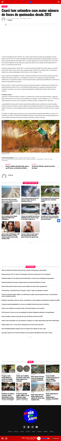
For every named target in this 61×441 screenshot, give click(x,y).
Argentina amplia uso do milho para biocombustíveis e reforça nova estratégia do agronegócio (28, 278)
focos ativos (27, 157)
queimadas (40, 159)
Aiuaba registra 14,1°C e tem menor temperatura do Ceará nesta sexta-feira (23, 324)
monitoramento (31, 159)
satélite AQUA (48, 159)
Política (28, 431)
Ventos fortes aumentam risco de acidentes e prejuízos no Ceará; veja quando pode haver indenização (30, 320)
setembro (5, 160)
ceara (21, 157)
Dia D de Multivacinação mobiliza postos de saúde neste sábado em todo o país (24, 328)
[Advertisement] (30, 253)
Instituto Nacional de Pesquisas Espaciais (14, 159)
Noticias (10, 431)
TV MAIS (51, 431)
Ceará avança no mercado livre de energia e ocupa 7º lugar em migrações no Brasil (25, 290)
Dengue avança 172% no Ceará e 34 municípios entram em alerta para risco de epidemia (26, 274)
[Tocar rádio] (39, 438)
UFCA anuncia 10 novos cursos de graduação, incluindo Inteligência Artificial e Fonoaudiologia (28, 312)
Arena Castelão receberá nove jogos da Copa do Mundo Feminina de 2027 (22, 316)
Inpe (34, 157)
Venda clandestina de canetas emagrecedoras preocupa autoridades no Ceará (23, 282)
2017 (17, 157)
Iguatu (33, 431)
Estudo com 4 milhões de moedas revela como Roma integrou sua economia (23, 308)
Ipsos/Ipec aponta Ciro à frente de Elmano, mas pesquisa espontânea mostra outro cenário (27, 332)
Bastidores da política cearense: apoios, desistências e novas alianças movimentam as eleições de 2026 (30, 300)
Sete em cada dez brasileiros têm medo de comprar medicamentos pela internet (24, 270)
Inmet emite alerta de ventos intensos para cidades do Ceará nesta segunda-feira (24, 286)
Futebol (22, 431)
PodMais (45, 431)
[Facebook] (2, 438)
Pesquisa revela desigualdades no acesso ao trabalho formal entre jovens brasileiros (25, 304)
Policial (16, 431)
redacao (10, 20)
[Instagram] (6, 438)
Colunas (39, 431)
